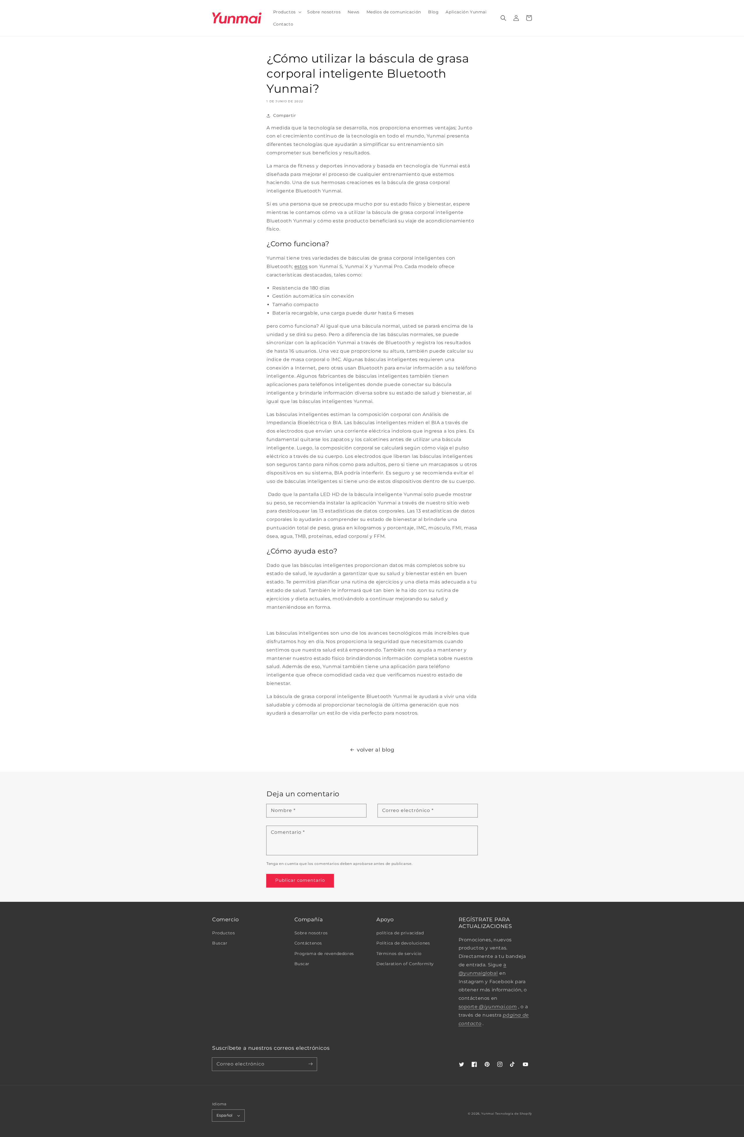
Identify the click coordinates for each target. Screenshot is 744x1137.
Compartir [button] (284, 115)
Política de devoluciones (403, 943)
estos (301, 266)
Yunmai (487, 1113)
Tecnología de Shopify (513, 1113)
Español (225, 1115)
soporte (488, 1006)
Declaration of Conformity (405, 963)
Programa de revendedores (324, 953)
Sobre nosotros (311, 933)
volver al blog (375, 750)
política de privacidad (400, 933)
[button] (503, 18)
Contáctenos (308, 943)
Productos (223, 933)
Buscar (220, 943)
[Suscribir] (310, 1064)
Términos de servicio (399, 953)
